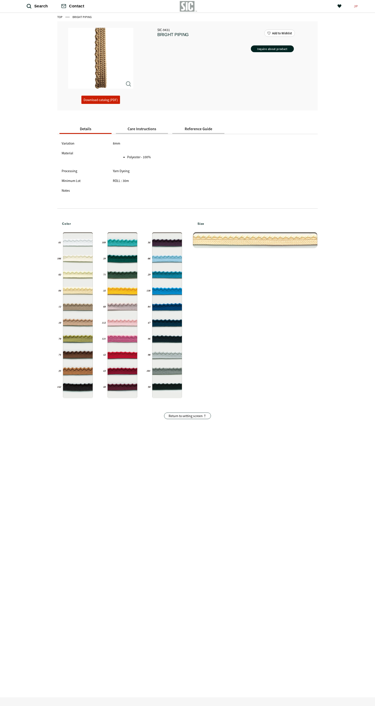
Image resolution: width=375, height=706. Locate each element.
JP (356, 6)
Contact (76, 6)
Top (60, 17)
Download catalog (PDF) (101, 100)
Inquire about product (272, 49)
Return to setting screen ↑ (187, 416)
